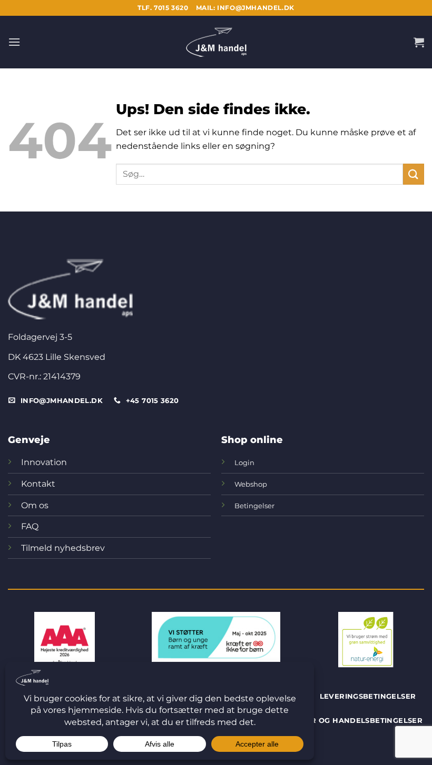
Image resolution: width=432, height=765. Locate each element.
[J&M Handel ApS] (216, 42)
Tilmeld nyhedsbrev (63, 548)
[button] (14, 42)
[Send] (413, 174)
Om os (34, 505)
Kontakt (38, 484)
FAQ (29, 526)
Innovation (44, 462)
